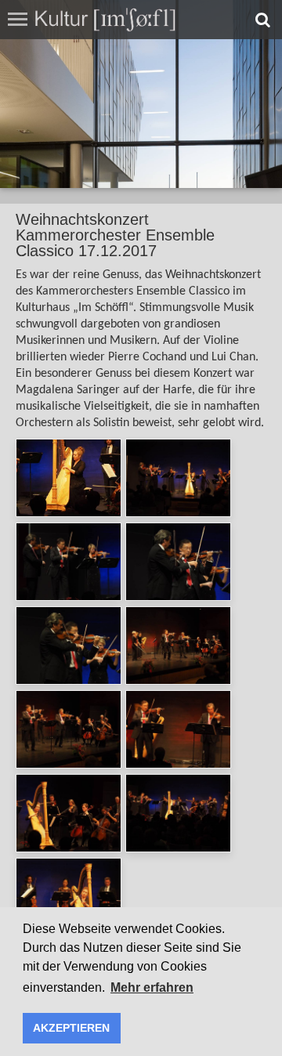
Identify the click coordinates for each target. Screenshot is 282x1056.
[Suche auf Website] (262, 19)
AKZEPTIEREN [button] (71, 1028)
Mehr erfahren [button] (151, 987)
